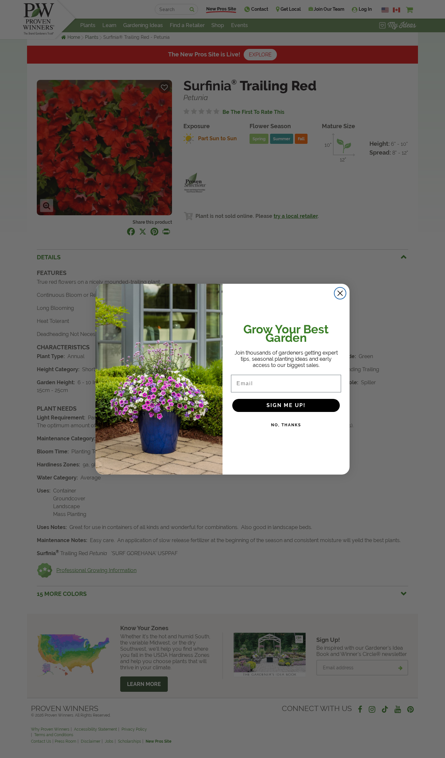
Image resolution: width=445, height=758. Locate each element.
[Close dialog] (340, 293)
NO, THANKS (286, 425)
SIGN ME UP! (286, 405)
